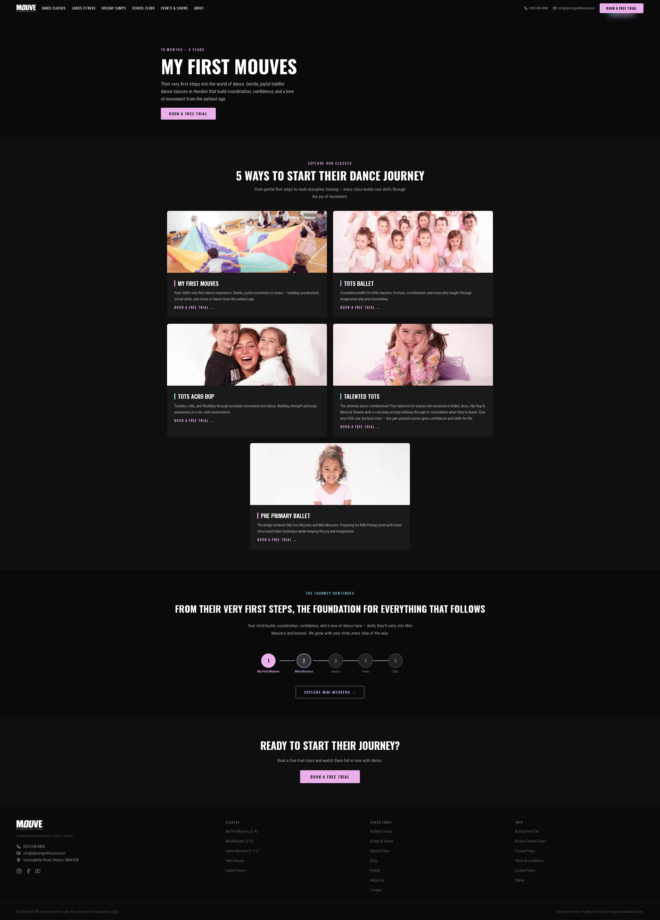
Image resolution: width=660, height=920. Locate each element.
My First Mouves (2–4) (242, 831)
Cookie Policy (525, 870)
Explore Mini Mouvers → (330, 692)
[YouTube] (37, 871)
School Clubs (143, 8)
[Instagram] (19, 871)
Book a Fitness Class (530, 841)
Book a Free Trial (621, 8)
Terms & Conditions (529, 861)
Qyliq (115, 912)
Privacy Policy (525, 851)
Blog (373, 861)
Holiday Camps (114, 8)
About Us (377, 880)
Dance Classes (54, 8)
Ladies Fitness (84, 8)
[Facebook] (28, 871)
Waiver (520, 880)
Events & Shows (381, 841)
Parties (375, 870)
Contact (376, 890)
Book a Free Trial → (194, 307)
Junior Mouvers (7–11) (242, 851)
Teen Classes (235, 861)
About (199, 8)
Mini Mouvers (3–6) (239, 841)
